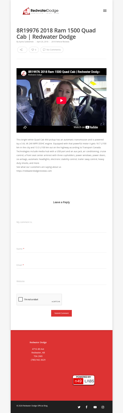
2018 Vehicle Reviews (60, 41)
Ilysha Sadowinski (26, 41)
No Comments (53, 49)
